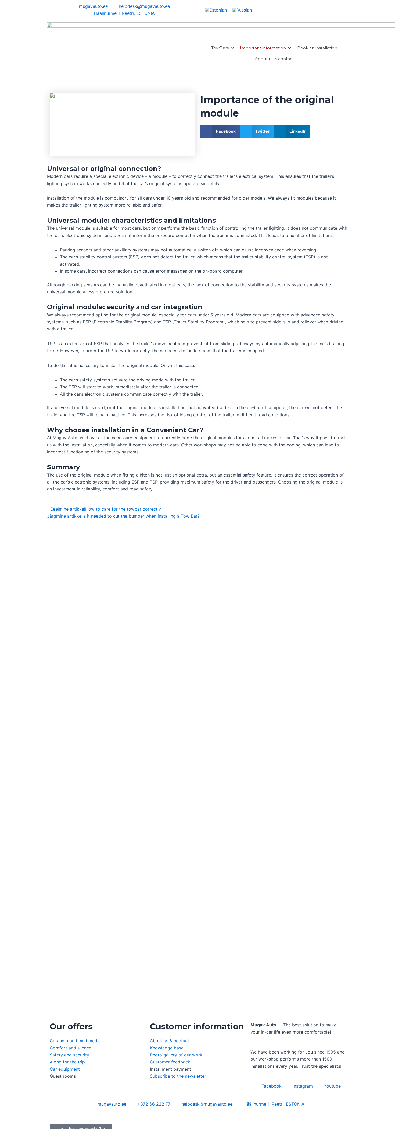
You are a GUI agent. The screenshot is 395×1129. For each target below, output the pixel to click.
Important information (263, 48)
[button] (220, 131)
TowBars (220, 48)
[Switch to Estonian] (215, 10)
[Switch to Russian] (241, 10)
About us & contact (274, 58)
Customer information (197, 1026)
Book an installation (317, 48)
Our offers (71, 1026)
